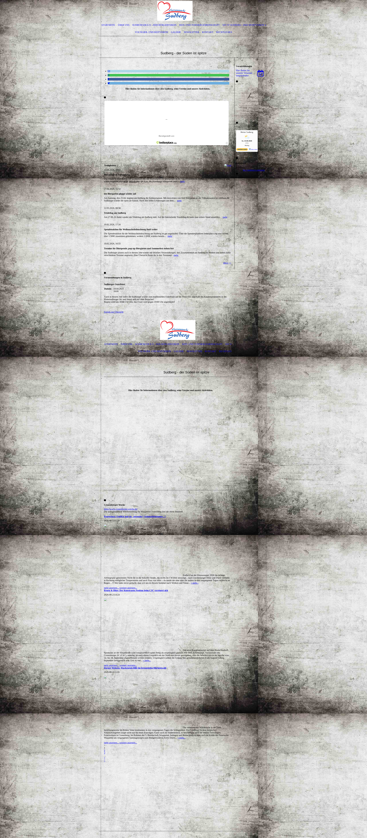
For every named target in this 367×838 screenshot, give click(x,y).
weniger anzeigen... (128, 588)
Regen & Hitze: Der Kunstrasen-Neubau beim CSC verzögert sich (136, 590)
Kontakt (207, 32)
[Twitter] (109, 83)
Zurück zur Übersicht (113, 312)
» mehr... (195, 583)
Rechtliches (224, 32)
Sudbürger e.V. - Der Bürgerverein (154, 25)
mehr (182, 181)
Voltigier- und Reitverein (151, 32)
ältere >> (227, 263)
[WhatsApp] (109, 75)
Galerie (176, 32)
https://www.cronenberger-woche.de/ (120, 509)
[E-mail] (109, 71)
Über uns (123, 25)
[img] (175, 10)
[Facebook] (108, 79)
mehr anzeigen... (111, 588)
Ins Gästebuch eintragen (254, 170)
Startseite (108, 25)
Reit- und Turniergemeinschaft (199, 25)
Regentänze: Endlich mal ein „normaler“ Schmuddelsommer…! (135, 516)
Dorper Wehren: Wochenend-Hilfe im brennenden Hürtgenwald (135, 668)
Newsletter (191, 32)
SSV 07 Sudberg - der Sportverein (243, 25)
